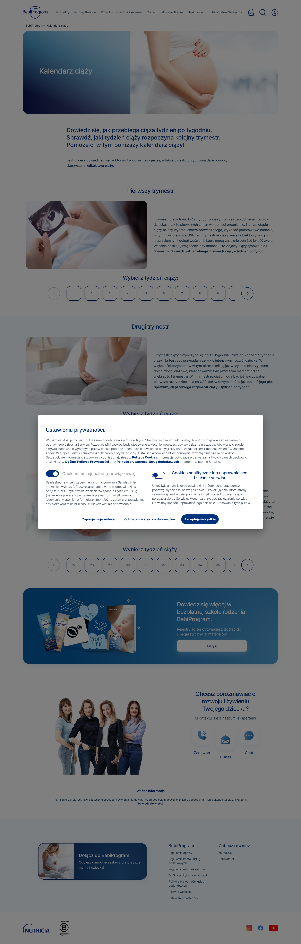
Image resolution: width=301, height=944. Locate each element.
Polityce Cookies (144, 457)
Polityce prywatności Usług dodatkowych (148, 462)
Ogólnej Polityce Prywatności (87, 462)
